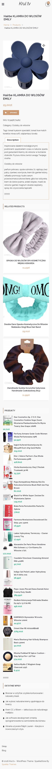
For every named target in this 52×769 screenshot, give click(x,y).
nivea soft (15, 133)
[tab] (13, 140)
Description (13, 140)
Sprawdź (13, 113)
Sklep (4, 746)
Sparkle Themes (9, 764)
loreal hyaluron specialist (19, 130)
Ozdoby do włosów (21, 125)
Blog (4, 750)
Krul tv (24, 3)
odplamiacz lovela (29, 133)
